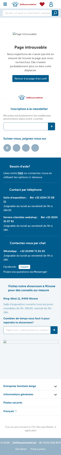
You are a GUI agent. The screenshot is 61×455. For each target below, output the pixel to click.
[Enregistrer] (54, 330)
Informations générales (18, 394)
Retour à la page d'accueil (31, 78)
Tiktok (7, 148)
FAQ (20, 173)
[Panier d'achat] (57, 2)
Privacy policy (38, 449)
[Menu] (6, 3)
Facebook (16, 148)
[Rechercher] (55, 13)
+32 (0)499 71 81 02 (32, 251)
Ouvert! (24, 267)
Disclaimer (21, 449)
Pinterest (35, 148)
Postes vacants (12, 402)
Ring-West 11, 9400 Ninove (20, 298)
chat (42, 243)
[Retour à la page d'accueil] (24, 4)
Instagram (26, 148)
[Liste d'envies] (42, 4)
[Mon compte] (51, 4)
